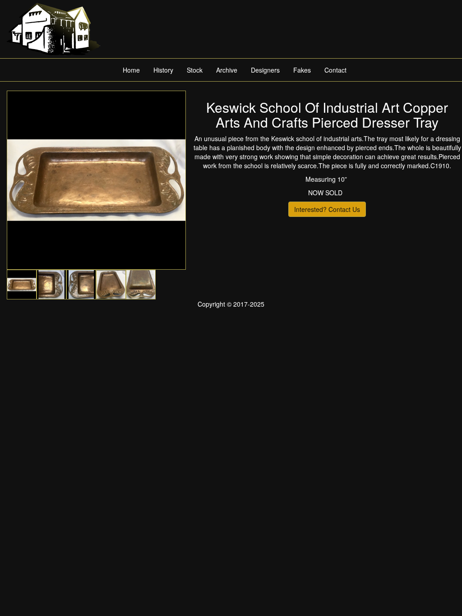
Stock (195, 69)
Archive (226, 69)
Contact (335, 69)
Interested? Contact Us (327, 209)
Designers (265, 69)
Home (131, 69)
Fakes (302, 69)
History (163, 69)
